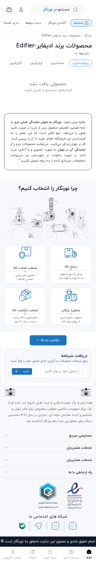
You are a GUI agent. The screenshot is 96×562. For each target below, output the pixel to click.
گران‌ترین (16, 63)
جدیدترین (57, 63)
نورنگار (88, 36)
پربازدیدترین (81, 63)
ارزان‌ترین (36, 63)
